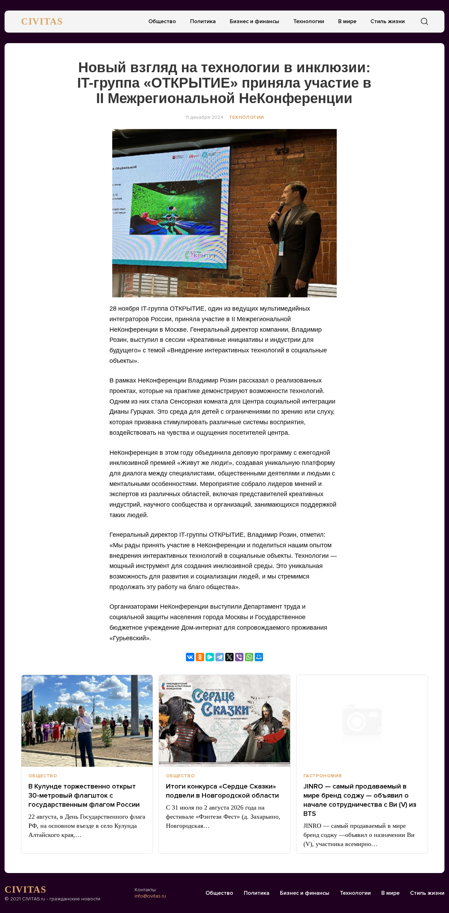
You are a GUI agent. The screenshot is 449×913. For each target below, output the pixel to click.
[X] (229, 657)
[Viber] (239, 657)
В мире (347, 21)
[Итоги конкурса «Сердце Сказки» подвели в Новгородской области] (224, 721)
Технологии (308, 21)
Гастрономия (322, 776)
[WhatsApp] (249, 657)
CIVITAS (42, 21)
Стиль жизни (387, 21)
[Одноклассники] (200, 657)
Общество (162, 21)
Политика (203, 21)
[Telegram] (219, 657)
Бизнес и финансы (254, 21)
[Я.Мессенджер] (210, 657)
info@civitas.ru (150, 896)
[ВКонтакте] (190, 657)
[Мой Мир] (259, 657)
